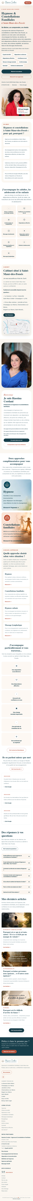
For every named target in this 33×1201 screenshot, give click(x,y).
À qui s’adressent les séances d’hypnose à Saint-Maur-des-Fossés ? (16, 862)
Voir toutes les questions (9, 848)
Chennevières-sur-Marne (8, 1090)
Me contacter (6, 1072)
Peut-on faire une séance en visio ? (16, 887)
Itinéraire (14, 85)
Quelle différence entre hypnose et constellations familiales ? (16, 856)
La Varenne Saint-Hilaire (8, 1083)
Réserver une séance (16, 71)
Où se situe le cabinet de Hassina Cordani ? (16, 882)
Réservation (4, 1191)
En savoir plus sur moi (16, 440)
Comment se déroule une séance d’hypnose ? (16, 869)
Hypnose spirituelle (7, 1161)
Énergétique (5, 1119)
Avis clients (4, 1182)
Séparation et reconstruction (9, 1156)
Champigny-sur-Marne (8, 1085)
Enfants (3, 1121)
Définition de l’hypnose (8, 1158)
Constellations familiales (7, 1114)
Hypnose (4, 1108)
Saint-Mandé (5, 1094)
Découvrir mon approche (16, 76)
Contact (4, 1178)
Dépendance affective (7, 1127)
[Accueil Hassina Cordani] (10, 3)
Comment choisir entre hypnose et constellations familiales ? (16, 875)
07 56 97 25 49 (5, 85)
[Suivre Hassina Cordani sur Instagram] (3, 1077)
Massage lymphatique (7, 1116)
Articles (3, 1175)
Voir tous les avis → (16, 769)
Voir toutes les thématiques (16, 750)
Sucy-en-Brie (5, 1098)
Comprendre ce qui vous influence (16, 444)
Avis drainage (5, 1188)
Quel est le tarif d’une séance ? (16, 892)
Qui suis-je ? (5, 1129)
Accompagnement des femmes (10, 1153)
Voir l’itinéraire (9, 315)
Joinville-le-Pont (6, 1087)
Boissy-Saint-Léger (7, 1100)
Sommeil (4, 1125)
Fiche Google (23, 85)
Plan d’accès (5, 1151)
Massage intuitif (6, 1163)
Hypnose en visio (6, 1112)
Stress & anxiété (6, 1110)
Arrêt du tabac (5, 1123)
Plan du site (4, 1180)
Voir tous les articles (16, 1030)
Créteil (3, 1096)
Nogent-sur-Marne (7, 1092)
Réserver (28, 2)
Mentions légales (16, 1198)
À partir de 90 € (9, 1148)
